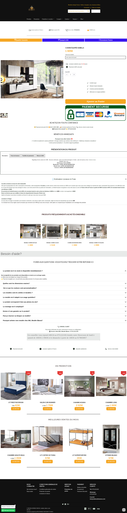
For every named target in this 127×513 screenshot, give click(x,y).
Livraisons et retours (44, 493)
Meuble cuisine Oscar (52, 242)
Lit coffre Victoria (47, 455)
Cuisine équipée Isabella (74, 48)
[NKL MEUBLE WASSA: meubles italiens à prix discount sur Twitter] (63, 504)
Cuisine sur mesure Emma (75, 242)
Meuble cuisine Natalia (30, 242)
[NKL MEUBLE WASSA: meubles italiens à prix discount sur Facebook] (65, 504)
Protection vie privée (44, 491)
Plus (82, 19)
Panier (97, 11)
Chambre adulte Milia (15, 455)
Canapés (59, 19)
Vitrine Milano (111, 455)
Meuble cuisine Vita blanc (96, 242)
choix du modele (69, 54)
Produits (29, 19)
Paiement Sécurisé (82, 491)
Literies (67, 19)
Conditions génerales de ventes (47, 489)
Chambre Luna (111, 402)
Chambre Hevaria (79, 402)
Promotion (36, 19)
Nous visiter (30, 491)
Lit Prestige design (15, 402)
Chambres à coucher (47, 19)
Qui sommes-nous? (32, 489)
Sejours (75, 19)
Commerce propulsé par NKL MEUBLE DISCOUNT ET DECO (40, 511)
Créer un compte (96, 7)
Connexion (86, 7)
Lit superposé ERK (79, 455)
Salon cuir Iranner (47, 402)
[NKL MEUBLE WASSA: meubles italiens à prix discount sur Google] (68, 504)
